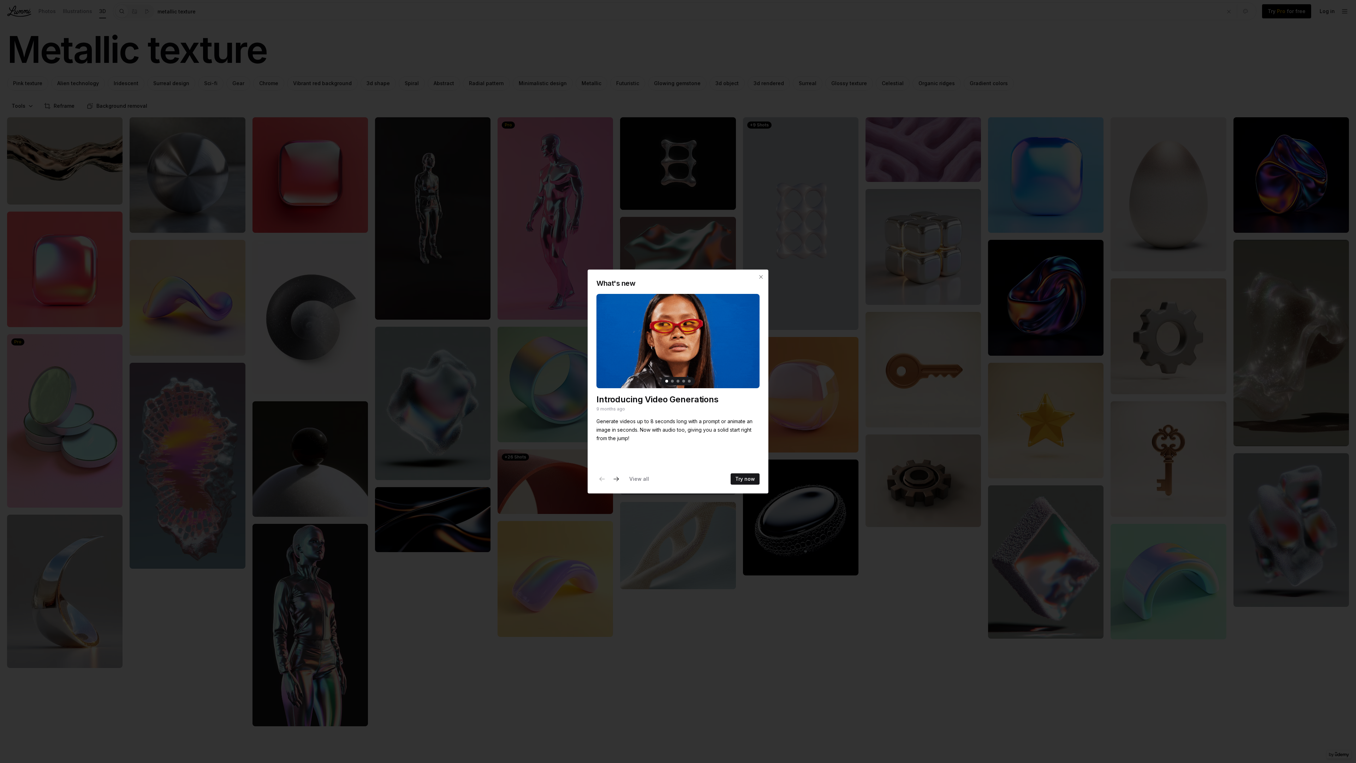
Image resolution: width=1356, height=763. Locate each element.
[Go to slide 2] (672, 381)
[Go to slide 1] (666, 381)
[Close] (761, 277)
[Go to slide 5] (689, 381)
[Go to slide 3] (678, 381)
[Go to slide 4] (683, 381)
